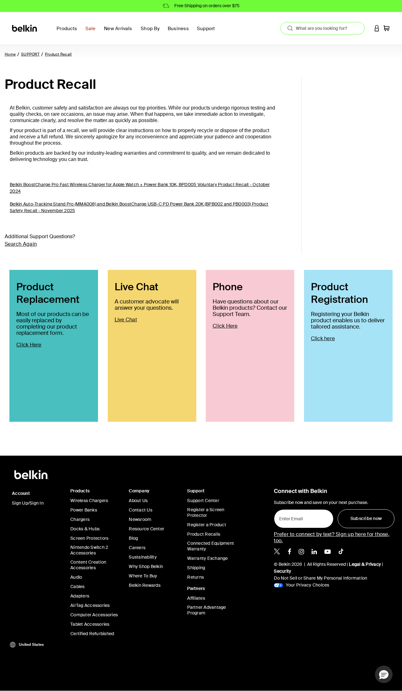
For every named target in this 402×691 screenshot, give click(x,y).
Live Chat (126, 319)
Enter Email (289, 517)
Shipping (196, 567)
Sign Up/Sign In (28, 503)
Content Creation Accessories (88, 564)
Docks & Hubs (85, 529)
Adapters (79, 596)
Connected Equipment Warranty (210, 546)
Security (282, 571)
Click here (323, 338)
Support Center (203, 500)
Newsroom (140, 519)
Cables (77, 586)
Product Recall (58, 54)
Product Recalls (203, 534)
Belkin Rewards (144, 585)
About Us (138, 500)
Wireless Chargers (89, 500)
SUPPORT (30, 54)
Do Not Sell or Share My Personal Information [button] (320, 578)
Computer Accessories (94, 615)
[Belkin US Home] (25, 27)
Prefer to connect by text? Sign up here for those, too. (331, 537)
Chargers (80, 519)
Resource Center (146, 529)
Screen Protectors (89, 538)
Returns (195, 577)
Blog (133, 538)
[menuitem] (92, 32)
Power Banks (83, 510)
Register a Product (206, 525)
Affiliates (196, 598)
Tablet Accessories (90, 624)
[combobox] (322, 28)
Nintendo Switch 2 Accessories (89, 550)
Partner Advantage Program (206, 610)
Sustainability (143, 557)
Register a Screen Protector (205, 512)
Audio (76, 577)
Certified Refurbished (92, 633)
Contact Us (140, 510)
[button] (377, 28)
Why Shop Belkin (146, 566)
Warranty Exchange (207, 558)
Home (10, 54)
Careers (137, 547)
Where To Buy (143, 576)
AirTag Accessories (90, 605)
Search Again (21, 244)
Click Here (28, 344)
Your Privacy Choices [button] (307, 585)
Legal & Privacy (365, 564)
